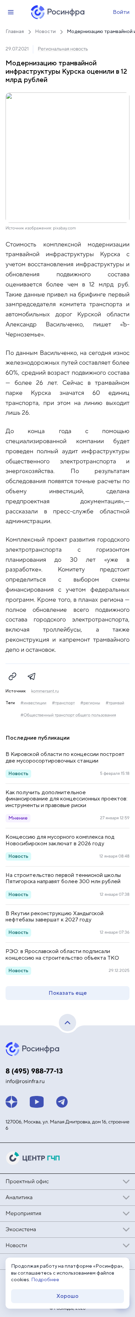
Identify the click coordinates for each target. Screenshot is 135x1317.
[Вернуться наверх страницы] (67, 1022)
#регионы (90, 703)
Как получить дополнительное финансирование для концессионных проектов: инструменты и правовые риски (66, 799)
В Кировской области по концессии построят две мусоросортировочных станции (65, 757)
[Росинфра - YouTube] (37, 1102)
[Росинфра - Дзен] (11, 1102)
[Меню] (11, 12)
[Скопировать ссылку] (12, 676)
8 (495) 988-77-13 (34, 1071)
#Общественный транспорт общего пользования (68, 715)
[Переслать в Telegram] (32, 676)
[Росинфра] (33, 1049)
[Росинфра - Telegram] (62, 1102)
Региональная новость (63, 49)
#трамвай (115, 703)
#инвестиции (33, 703)
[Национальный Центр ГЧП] (33, 1158)
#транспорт (63, 703)
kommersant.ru (45, 691)
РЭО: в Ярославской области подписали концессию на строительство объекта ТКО (62, 954)
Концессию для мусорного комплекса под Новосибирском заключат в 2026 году (60, 840)
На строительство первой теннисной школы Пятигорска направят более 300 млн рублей (63, 878)
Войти (121, 12)
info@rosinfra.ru (25, 1081)
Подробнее (45, 1280)
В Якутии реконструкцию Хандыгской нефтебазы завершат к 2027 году (55, 916)
